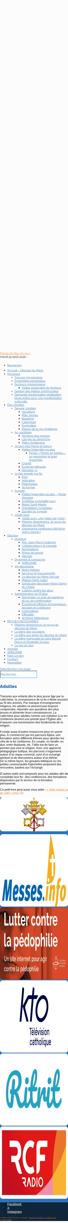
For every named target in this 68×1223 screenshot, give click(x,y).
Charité (26, 463)
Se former (28, 487)
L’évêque (20, 539)
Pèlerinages (29, 484)
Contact (12, 659)
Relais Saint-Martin (34, 504)
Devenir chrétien (25, 408)
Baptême (28, 418)
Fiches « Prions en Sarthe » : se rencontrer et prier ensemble (47, 456)
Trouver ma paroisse (28, 377)
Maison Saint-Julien (35, 580)
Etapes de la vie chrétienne (39, 429)
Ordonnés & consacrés (30, 559)
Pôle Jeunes (30, 415)
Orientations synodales (37, 508)
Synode (20, 491)
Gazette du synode (34, 511)
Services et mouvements (38, 573)
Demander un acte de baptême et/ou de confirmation (43, 599)
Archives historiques (35, 618)
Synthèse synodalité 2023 (39, 501)
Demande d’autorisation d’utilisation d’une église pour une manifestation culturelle (38, 398)
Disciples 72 (29, 470)
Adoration (28, 480)
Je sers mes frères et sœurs (33, 446)
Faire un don (15, 656)
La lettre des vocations (30, 631)
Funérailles (29, 425)
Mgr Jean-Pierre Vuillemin (39, 542)
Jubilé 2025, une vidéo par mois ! (43, 518)
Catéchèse (29, 422)
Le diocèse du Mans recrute (40, 576)
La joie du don (24, 645)
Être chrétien (15, 405)
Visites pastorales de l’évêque (41, 388)
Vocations (28, 412)
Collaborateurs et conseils (39, 546)
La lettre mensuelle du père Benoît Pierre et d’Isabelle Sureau (38, 640)
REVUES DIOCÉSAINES (22, 621)
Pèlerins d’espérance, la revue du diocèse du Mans (44, 523)
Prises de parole (32, 552)
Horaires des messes (36, 436)
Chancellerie (30, 611)
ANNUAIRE (29, 563)
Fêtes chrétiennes (33, 442)
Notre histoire (31, 570)
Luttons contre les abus (37, 590)
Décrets (27, 556)
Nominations (30, 549)
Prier (25, 477)
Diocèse (12, 535)
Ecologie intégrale (34, 467)
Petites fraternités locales (38, 449)
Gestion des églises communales (37, 391)
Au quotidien (23, 432)
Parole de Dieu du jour (15, 353)
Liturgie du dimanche (36, 439)
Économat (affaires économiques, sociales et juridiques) (44, 606)
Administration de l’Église (31, 594)
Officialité (28, 614)
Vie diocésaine (24, 566)
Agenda (12, 649)
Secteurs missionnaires (30, 384)
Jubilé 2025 (22, 515)
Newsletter (14, 662)
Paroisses (13, 374)
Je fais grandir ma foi (28, 473)
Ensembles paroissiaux (30, 381)
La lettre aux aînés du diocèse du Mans (41, 635)
